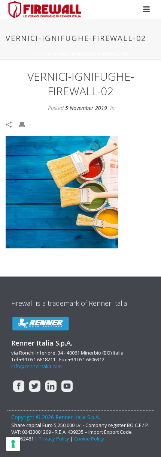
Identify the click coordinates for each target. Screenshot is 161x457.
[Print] (26, 124)
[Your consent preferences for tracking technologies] (13, 444)
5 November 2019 (86, 107)
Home (39, 54)
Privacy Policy (54, 438)
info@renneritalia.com (36, 366)
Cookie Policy (89, 438)
